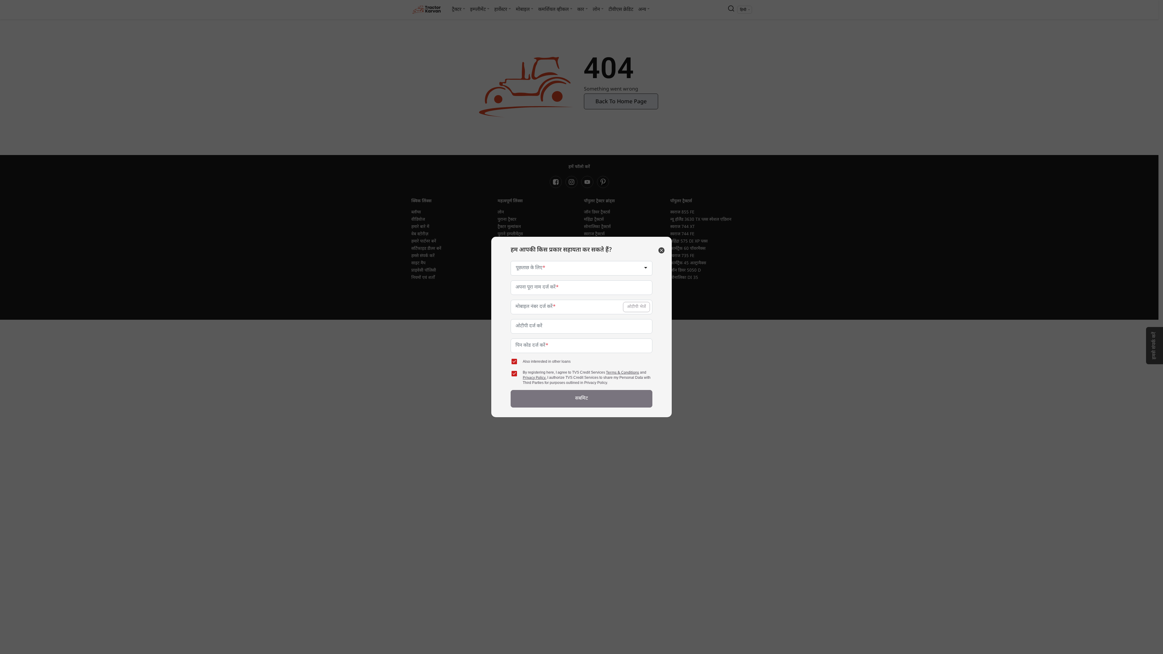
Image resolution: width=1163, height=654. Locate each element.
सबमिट (581, 398)
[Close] (661, 250)
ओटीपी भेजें (636, 307)
